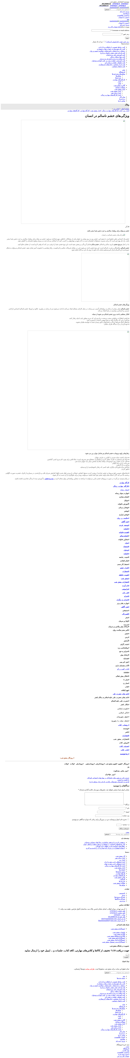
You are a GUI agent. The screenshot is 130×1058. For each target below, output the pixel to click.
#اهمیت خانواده (124, 532)
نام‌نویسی (122, 893)
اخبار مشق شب (115, 91)
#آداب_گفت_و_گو (123, 669)
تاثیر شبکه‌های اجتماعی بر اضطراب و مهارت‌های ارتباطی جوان (104, 844)
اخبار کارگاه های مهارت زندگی (111, 95)
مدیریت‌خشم (49, 478)
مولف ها (122, 885)
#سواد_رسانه (124, 490)
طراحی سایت (89, 969)
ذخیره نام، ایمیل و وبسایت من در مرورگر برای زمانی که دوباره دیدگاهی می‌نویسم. (99, 819)
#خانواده (126, 529)
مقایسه (122, 1039)
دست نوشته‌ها (120, 871)
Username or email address (120, 30)
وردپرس (122, 901)
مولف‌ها (118, 76)
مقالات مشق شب (119, 883)
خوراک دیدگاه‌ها (120, 899)
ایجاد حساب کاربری (114, 27)
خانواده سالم (124, 536)
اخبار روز (116, 109)
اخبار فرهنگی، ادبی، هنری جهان (114, 864)
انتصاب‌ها (122, 870)
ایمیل (127, 812)
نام (127, 808)
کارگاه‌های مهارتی (73, 111)
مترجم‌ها (118, 78)
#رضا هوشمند (124, 754)
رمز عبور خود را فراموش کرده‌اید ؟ (117, 42)
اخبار (119, 81)
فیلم (119, 83)
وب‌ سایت (126, 815)
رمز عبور (125, 34)
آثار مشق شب (120, 856)
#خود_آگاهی (125, 522)
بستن (127, 832)
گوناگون (122, 879)
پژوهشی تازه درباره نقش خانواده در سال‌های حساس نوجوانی (104, 842)
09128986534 (106, 4)
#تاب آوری (125, 585)
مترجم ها (122, 881)
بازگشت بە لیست (123, 780)
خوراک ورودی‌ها (119, 897)
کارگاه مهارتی (85, 111)
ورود (127, 38)
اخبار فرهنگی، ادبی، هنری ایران (114, 862)
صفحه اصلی (125, 109)
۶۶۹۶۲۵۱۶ (124, 4)
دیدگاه (126, 804)
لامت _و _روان (122, 518)
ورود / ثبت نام (120, 1041)
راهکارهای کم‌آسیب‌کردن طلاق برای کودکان (110, 846)
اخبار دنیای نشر (116, 93)
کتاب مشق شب (119, 877)
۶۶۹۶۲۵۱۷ (116, 4)
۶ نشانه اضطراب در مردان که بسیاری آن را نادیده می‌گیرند (105, 848)
